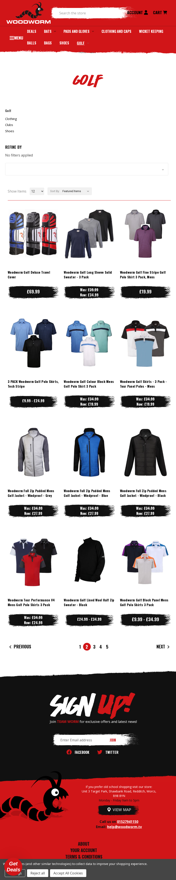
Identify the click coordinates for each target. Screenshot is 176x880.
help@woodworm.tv (124, 826)
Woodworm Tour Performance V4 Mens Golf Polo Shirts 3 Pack (31, 602)
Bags (48, 43)
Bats (48, 31)
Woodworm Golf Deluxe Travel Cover (29, 274)
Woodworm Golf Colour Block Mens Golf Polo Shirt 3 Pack (89, 384)
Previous (22, 646)
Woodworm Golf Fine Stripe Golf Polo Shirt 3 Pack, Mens (143, 274)
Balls (31, 43)
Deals (31, 31)
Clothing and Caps (116, 31)
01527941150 (127, 821)
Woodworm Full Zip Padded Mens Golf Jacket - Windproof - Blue (87, 493)
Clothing (11, 119)
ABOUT (84, 844)
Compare (31, 233)
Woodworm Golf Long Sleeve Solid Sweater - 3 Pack (88, 274)
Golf (81, 43)
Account (135, 12)
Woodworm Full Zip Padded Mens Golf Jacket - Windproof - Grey (31, 493)
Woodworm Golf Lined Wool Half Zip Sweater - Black (89, 602)
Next (161, 646)
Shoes (64, 43)
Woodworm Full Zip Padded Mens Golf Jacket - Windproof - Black (143, 493)
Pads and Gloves (77, 31)
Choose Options (33, 242)
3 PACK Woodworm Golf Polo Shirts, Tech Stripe (33, 384)
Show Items (17, 191)
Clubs (9, 125)
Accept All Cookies (68, 873)
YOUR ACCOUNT (83, 850)
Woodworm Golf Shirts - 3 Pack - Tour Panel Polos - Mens (143, 384)
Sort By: (55, 191)
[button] (86, 169)
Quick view (33, 225)
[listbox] (77, 191)
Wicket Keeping (151, 31)
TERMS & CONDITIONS (83, 856)
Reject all (37, 873)
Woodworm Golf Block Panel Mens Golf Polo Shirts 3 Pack (144, 602)
